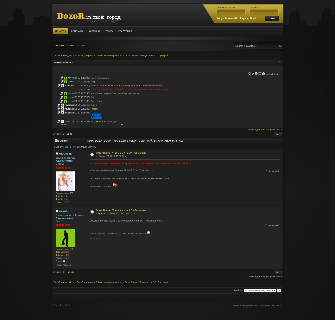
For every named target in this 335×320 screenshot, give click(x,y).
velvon (71, 78)
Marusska (69, 121)
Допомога (77, 31)
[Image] (94, 109)
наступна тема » (274, 129)
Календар (94, 31)
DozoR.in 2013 (62, 305)
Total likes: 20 (62, 252)
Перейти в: (238, 290)
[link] (93, 78)
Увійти (109, 31)
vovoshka (69, 85)
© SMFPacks (273, 74)
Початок (60, 31)
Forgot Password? (227, 18)
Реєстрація (125, 31)
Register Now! (248, 18)
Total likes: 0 (61, 196)
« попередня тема (256, 129)
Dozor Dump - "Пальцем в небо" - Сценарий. (121, 153)
